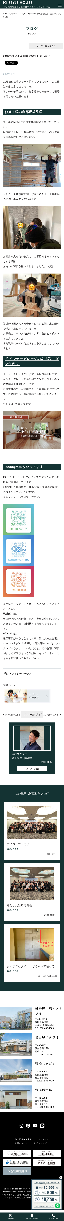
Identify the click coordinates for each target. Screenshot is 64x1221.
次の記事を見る (51, 714)
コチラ (21, 404)
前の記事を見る (13, 714)
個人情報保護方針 (23, 1139)
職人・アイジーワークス (18, 673)
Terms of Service (25, 1192)
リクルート (43, 1139)
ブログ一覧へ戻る (45, 46)
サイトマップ (40, 1143)
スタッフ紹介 (32, 768)
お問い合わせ (21, 1143)
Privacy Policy (8, 1192)
